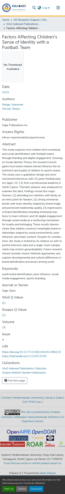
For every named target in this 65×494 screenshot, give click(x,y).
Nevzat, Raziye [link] (11, 109)
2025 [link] (5, 92)
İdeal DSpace (48, 473)
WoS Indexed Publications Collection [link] (23, 24)
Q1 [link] (4, 303)
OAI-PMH (29, 402)
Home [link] (6, 20)
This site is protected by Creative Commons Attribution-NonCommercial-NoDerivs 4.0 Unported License (32, 416)
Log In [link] (46, 8)
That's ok (8, 488)
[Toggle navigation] (58, 7)
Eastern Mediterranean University (23, 398)
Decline (22, 488)
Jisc (39, 402)
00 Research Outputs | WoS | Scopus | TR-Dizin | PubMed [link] (31, 20)
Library (49, 398)
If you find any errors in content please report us (32, 463)
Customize (36, 488)
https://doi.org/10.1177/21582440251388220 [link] (31, 352)
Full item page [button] (16, 380)
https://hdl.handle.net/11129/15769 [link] (24, 356)
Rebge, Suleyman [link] (12, 105)
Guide (59, 398)
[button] (14, 7)
